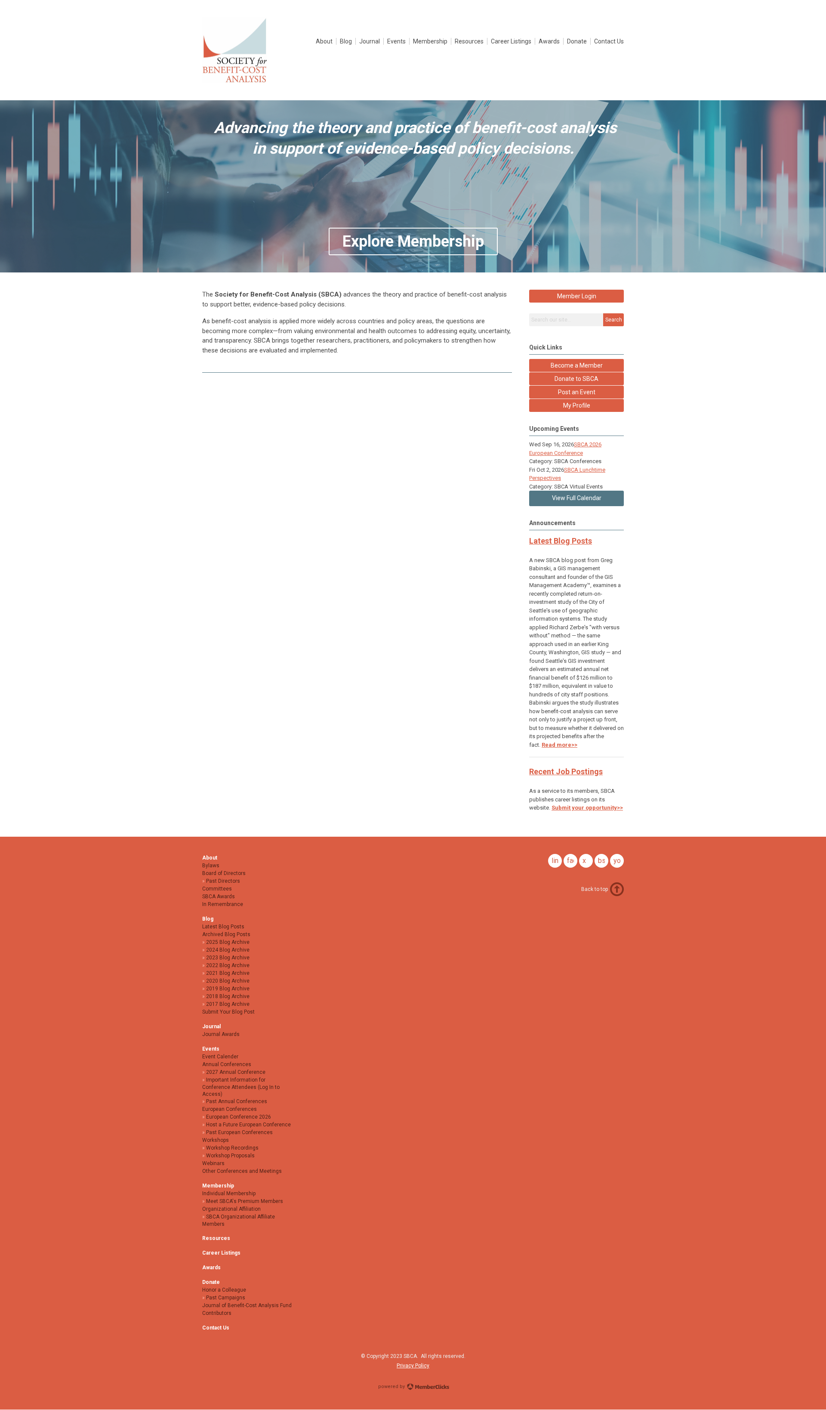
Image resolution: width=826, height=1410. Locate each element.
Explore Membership (413, 241)
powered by (392, 1386)
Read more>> (559, 745)
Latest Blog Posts (560, 540)
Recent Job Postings (566, 771)
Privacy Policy (413, 1366)
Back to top (594, 889)
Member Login (576, 296)
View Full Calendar (576, 498)
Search (613, 320)
